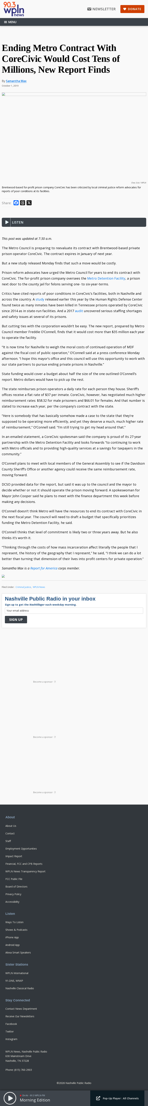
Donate (134, 9)
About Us (10, 826)
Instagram (11, 1039)
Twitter (9, 1031)
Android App (12, 945)
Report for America (44, 568)
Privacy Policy (13, 894)
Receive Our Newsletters (19, 1016)
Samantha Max (16, 81)
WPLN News (39, 587)
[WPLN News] (14, 9)
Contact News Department (21, 1008)
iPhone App (12, 937)
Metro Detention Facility (106, 278)
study (40, 299)
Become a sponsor (44, 681)
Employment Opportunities (21, 848)
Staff (8, 841)
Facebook (11, 1024)
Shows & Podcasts (16, 929)
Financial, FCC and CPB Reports (23, 863)
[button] (5, 222)
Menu (12, 22)
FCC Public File (13, 879)
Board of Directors (16, 886)
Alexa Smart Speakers (18, 952)
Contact (10, 833)
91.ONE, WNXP (14, 980)
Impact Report (13, 856)
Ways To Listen (14, 922)
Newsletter (104, 9)
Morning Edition (35, 1100)
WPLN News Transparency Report (25, 871)
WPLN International (16, 973)
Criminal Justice (23, 587)
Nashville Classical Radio (19, 988)
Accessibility (12, 901)
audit (79, 311)
